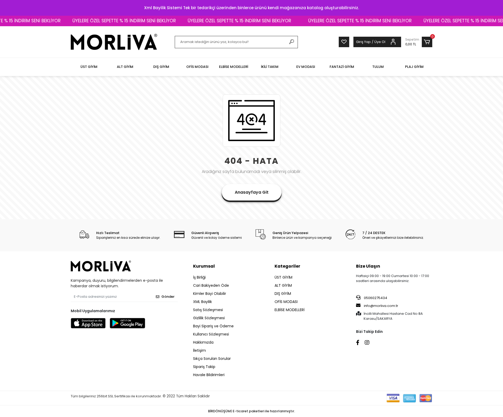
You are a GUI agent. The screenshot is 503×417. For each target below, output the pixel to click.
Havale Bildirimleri (209, 374)
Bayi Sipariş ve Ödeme (213, 326)
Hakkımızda (203, 342)
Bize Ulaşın (368, 266)
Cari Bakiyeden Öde (211, 285)
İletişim (199, 350)
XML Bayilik (202, 301)
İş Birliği (199, 277)
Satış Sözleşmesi (208, 309)
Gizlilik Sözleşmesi (209, 318)
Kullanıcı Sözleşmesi (211, 334)
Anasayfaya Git (252, 192)
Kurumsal (204, 266)
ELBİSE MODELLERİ (289, 309)
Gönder (167, 296)
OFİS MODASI (286, 301)
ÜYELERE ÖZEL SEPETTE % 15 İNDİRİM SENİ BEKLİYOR (114, 21)
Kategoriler (287, 266)
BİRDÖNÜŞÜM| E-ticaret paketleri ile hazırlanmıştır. (251, 411)
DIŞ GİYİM (283, 293)
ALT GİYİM (283, 285)
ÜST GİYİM (283, 277)
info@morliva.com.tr (381, 305)
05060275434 (375, 297)
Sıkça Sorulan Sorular (212, 358)
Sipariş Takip (204, 366)
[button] (418, 42)
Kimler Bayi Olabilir (209, 293)
